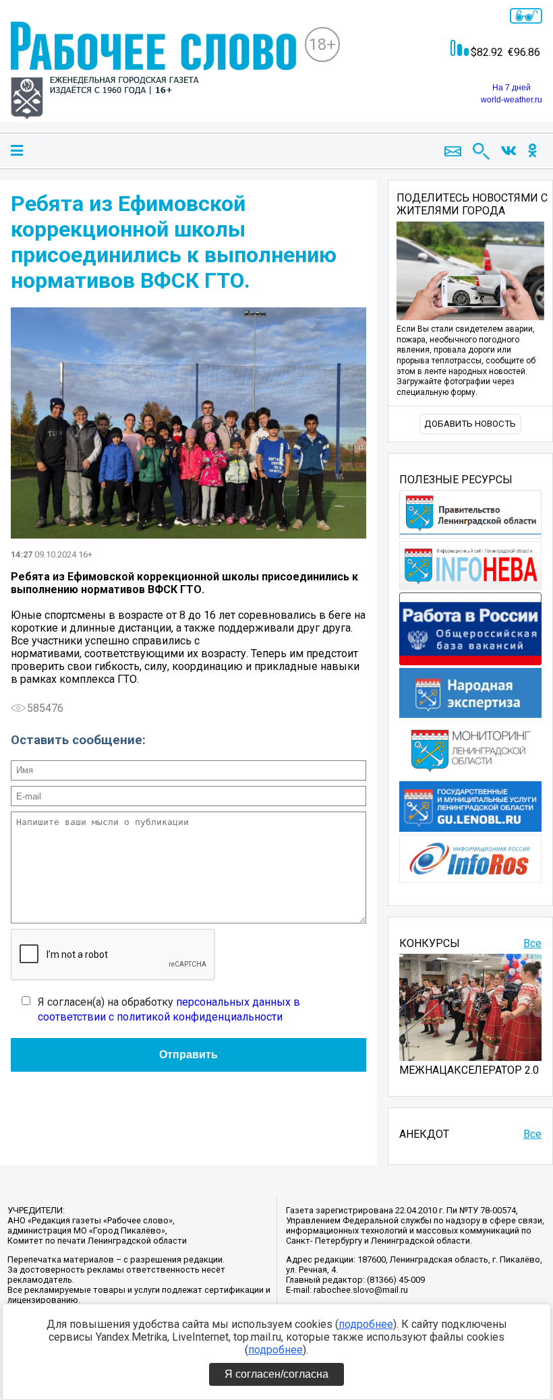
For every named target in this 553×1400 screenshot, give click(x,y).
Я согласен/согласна (276, 1374)
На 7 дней (511, 87)
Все (532, 943)
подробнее (366, 1324)
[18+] (153, 72)
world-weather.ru (511, 99)
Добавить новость (470, 424)
